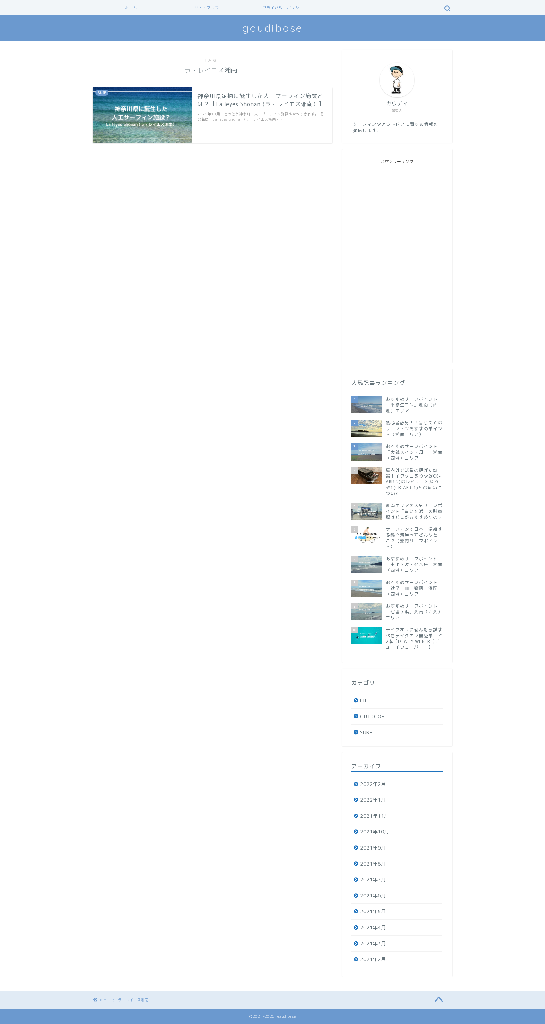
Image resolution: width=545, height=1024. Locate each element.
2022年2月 (373, 784)
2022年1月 (373, 800)
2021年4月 (373, 927)
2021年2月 (373, 959)
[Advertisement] (397, 258)
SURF (366, 732)
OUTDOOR (372, 716)
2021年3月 (373, 943)
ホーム (131, 7)
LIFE (365, 700)
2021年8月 (373, 864)
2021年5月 (373, 911)
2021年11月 (374, 816)
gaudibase (272, 27)
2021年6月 (373, 895)
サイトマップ (207, 7)
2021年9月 (373, 847)
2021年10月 (374, 831)
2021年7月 (373, 879)
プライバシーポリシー (282, 7)
